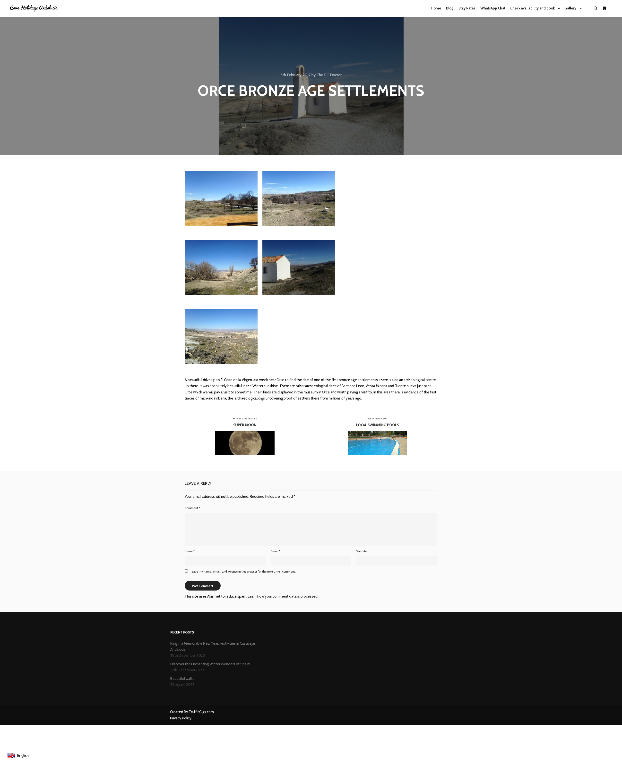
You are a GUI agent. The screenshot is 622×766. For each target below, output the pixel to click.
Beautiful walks (182, 678)
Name (190, 551)
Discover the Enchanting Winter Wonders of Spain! (210, 664)
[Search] (595, 8)
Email (275, 551)
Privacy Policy (180, 718)
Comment (192, 508)
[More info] (604, 8)
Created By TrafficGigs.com (192, 712)
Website (361, 551)
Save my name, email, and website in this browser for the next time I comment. (243, 571)
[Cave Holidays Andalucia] (34, 8)
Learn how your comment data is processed (283, 596)
